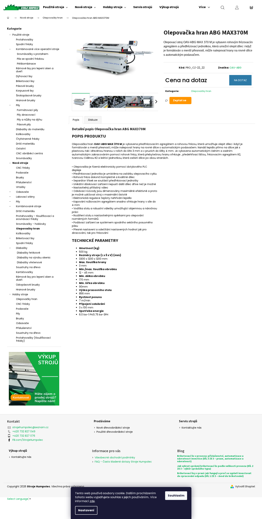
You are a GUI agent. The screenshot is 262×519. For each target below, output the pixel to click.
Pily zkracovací (26, 115)
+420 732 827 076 (23, 436)
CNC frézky (23, 168)
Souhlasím (176, 495)
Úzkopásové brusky (28, 284)
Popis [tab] (76, 120)
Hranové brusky (25, 100)
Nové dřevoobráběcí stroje (113, 427)
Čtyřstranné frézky (27, 139)
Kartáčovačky (24, 272)
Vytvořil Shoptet (245, 486)
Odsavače (22, 192)
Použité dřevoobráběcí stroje (115, 432)
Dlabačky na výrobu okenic (34, 257)
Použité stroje (20, 35)
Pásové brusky (25, 86)
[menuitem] (55, 7)
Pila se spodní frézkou (30, 59)
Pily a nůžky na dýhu (29, 119)
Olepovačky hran (28, 228)
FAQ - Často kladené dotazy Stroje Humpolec (123, 461)
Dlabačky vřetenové (29, 262)
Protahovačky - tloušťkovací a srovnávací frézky (35, 217)
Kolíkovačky (23, 134)
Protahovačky (24, 39)
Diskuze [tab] (93, 120)
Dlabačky (21, 248)
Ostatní (21, 148)
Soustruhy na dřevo (28, 267)
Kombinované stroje (28, 206)
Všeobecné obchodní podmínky (115, 457)
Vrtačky (20, 187)
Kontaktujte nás (191, 427)
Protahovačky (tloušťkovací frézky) (33, 339)
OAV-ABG (235, 67)
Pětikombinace (26, 63)
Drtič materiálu (25, 143)
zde (92, 501)
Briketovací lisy (25, 81)
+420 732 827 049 (23, 431)
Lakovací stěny (25, 197)
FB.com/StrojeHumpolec (27, 440)
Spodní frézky (24, 44)
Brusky (20, 177)
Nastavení (86, 510)
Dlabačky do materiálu (30, 129)
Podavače (22, 172)
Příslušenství (24, 182)
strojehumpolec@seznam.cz (30, 427)
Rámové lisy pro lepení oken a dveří (34, 70)
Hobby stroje (20, 294)
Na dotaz (240, 80)
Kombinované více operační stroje (37, 49)
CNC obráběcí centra (29, 153)
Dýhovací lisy (24, 76)
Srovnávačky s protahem (32, 54)
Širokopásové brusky (28, 95)
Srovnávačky (24, 158)
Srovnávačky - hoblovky (31, 224)
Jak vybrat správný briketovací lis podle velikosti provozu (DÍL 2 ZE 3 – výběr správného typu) (215, 467)
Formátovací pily (27, 110)
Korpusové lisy (25, 90)
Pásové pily (24, 124)
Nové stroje (20, 163)
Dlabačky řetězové (28, 252)
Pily (18, 105)
